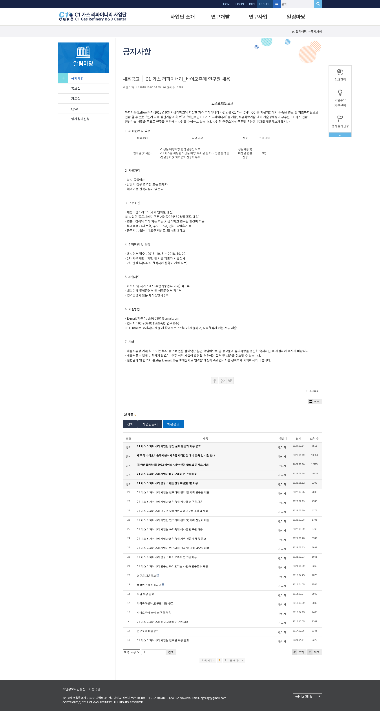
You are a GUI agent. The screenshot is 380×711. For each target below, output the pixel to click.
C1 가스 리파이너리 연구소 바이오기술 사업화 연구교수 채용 (172, 566)
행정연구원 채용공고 (149, 585)
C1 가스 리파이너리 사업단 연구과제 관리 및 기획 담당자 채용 (173, 548)
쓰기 (301, 652)
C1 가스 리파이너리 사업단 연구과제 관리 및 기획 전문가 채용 (173, 520)
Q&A (74, 108)
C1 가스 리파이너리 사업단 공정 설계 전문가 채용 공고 (169, 446)
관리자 (130, 87)
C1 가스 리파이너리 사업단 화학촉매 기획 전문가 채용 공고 (171, 538)
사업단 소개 (182, 16)
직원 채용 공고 (145, 594)
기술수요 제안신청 (340, 103)
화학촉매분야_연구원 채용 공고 (155, 603)
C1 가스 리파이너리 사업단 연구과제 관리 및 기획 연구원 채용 (173, 492)
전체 (130, 424)
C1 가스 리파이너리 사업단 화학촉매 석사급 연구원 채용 (170, 501)
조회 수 (314, 438)
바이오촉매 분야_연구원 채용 (154, 612)
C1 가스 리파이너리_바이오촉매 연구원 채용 (188, 79)
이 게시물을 (312, 390)
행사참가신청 (80, 118)
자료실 (75, 98)
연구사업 (258, 16)
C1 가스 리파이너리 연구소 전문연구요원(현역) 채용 (167, 483)
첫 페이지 (209, 660)
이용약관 (94, 689)
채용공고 (131, 79)
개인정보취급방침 (73, 689)
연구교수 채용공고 (148, 631)
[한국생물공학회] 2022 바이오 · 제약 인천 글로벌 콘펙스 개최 (173, 464)
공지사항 (77, 78)
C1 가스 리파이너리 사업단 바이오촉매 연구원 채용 (167, 474)
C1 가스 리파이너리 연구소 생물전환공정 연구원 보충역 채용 (172, 511)
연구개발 (220, 16)
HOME (227, 4)
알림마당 (296, 16)
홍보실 (75, 88)
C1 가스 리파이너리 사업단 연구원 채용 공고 (163, 640)
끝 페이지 (235, 660)
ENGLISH (264, 4)
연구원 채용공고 (146, 575)
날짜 (298, 438)
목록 (316, 401)
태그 (316, 652)
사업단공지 (150, 424)
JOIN (251, 4)
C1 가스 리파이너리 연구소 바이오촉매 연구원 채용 (167, 557)
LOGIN (240, 4)
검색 (171, 652)
